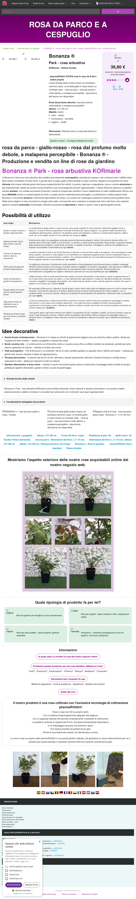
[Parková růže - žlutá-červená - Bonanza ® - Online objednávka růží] (52, 792)
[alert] (22, 867)
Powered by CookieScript (23, 893)
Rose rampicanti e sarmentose (13, 819)
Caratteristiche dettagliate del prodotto (26, 401)
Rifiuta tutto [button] (31, 885)
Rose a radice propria (56, 3)
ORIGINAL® (58, 841)
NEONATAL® (59, 855)
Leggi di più (24, 861)
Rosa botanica (7, 826)
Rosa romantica (7, 808)
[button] (22, 890)
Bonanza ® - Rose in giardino (89, 443)
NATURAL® (58, 848)
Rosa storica (6, 810)
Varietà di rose (38, 3)
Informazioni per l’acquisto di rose (68, 678)
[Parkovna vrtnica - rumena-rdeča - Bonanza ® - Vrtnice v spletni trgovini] (93, 792)
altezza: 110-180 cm (46, 435)
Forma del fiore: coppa (72, 435)
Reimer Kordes (73, 448)
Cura (73, 3)
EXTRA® (61, 843)
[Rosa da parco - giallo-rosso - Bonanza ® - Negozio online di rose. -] (79, 792)
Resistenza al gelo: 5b (100, 435)
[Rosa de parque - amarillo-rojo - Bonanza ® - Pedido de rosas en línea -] (38, 792)
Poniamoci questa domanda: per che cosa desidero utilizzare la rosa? (68, 666)
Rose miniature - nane (10, 822)
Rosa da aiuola (7, 815)
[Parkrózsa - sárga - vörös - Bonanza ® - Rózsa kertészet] (43, 792)
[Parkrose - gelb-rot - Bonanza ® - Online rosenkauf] (61, 792)
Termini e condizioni (69, 894)
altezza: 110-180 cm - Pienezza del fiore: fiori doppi (45, 443)
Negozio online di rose (20, 3)
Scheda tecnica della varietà (21, 378)
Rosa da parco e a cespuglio (28, 48)
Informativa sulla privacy (47, 894)
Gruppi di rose (8, 48)
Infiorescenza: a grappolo (19, 435)
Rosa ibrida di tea (8, 812)
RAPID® (54, 850)
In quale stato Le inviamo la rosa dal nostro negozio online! (68, 656)
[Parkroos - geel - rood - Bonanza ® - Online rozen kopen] (84, 792)
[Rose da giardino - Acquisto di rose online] (118, 11)
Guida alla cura (68, 691)
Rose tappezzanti (8, 824)
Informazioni (84, 3)
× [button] (40, 842)
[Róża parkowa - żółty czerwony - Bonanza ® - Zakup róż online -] (74, 792)
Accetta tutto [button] (13, 885)
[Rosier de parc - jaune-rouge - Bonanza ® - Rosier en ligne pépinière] (65, 792)
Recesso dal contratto (89, 894)
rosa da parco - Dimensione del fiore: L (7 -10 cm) (59, 439)
